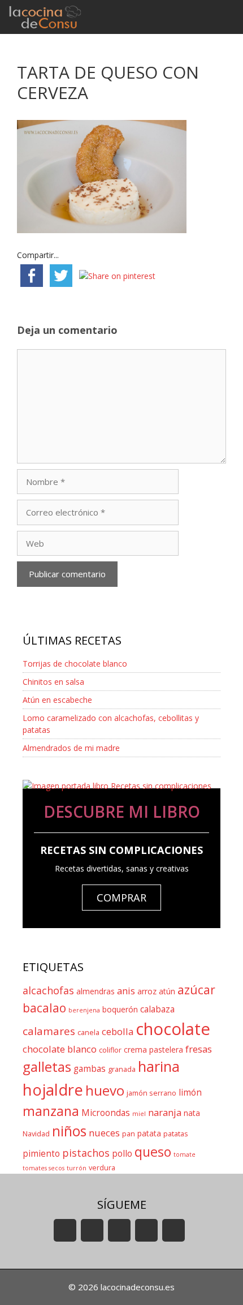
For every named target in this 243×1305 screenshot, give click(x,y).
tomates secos (43, 1168)
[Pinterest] (173, 1230)
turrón (76, 1168)
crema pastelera (153, 1049)
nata (192, 1112)
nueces (104, 1132)
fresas (198, 1048)
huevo (104, 1090)
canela (88, 1032)
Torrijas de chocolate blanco (75, 663)
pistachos (86, 1153)
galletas (47, 1066)
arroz (147, 991)
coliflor (110, 1050)
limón (190, 1092)
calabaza (157, 1009)
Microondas (105, 1113)
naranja (164, 1112)
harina (159, 1066)
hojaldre (53, 1089)
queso (152, 1152)
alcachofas (48, 990)
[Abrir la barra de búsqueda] (192, 17)
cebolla (117, 1031)
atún (167, 991)
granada (122, 1069)
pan (128, 1134)
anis (126, 990)
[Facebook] (92, 1230)
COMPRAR (121, 897)
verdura (102, 1168)
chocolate (173, 1029)
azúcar (196, 990)
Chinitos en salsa (53, 681)
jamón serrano (151, 1093)
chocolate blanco (60, 1048)
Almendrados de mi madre (71, 747)
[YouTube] (65, 1230)
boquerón (120, 1009)
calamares (49, 1031)
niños (69, 1131)
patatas (175, 1134)
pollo (122, 1154)
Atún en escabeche (57, 699)
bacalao (44, 1008)
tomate (184, 1154)
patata (149, 1133)
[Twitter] (119, 1230)
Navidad (36, 1134)
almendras (95, 991)
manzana (51, 1111)
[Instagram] (146, 1230)
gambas (89, 1069)
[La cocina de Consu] (47, 17)
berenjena (84, 1010)
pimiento (41, 1154)
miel (139, 1114)
